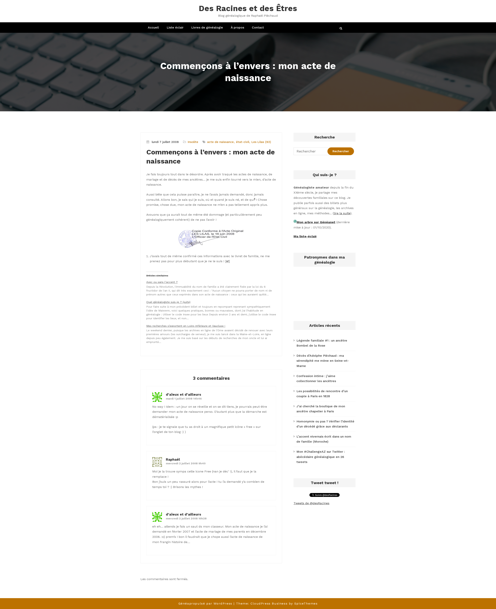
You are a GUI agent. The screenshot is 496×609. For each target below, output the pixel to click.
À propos (237, 27)
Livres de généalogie (207, 27)
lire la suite (342, 213)
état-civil (242, 142)
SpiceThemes (306, 603)
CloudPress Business (269, 603)
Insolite (193, 142)
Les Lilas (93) (261, 142)
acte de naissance (220, 142)
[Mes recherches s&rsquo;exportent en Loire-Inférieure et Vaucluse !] (213, 333)
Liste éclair (175, 27)
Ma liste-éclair (305, 236)
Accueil (153, 27)
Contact (258, 27)
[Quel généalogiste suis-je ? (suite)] (213, 309)
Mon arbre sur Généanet (316, 222)
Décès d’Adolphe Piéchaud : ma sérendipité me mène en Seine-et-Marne (322, 361)
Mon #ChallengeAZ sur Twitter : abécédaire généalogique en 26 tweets (320, 457)
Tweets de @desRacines (311, 503)
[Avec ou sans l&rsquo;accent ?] (213, 287)
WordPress (223, 603)
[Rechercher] (341, 28)
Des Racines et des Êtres (248, 8)
